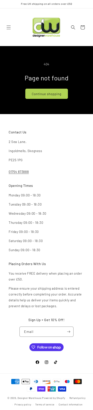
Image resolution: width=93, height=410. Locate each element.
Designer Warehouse (30, 397)
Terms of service (45, 404)
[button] (8, 27)
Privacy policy (22, 404)
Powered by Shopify (53, 397)
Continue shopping (46, 94)
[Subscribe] (68, 332)
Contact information (70, 404)
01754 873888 (19, 172)
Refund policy (77, 398)
